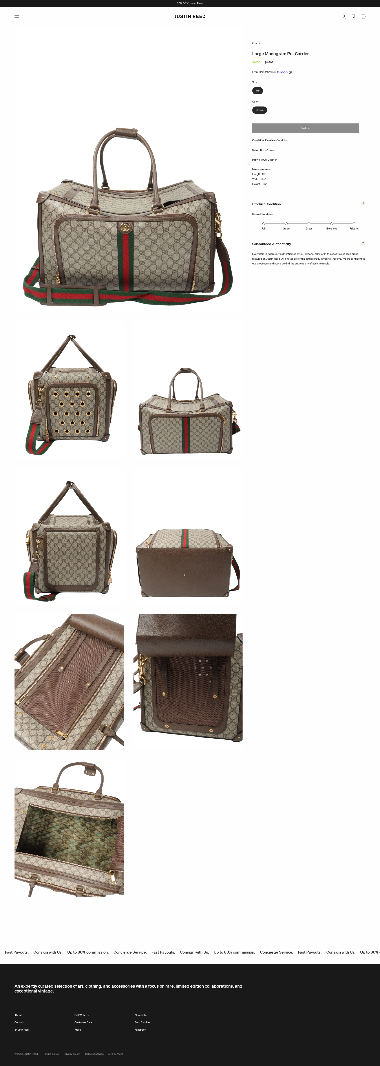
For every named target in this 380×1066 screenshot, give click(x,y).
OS (259, 91)
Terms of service (94, 1054)
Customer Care (83, 1022)
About (18, 1015)
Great (309, 228)
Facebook (140, 1029)
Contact (19, 1022)
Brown (261, 111)
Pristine (354, 228)
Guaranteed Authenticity (271, 244)
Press (78, 1029)
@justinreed (22, 1029)
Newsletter (141, 1015)
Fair (263, 228)
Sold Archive (142, 1022)
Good (286, 228)
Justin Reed (31, 1054)
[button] (17, 16)
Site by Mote (115, 1054)
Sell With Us (82, 1015)
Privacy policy (72, 1054)
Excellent (331, 228)
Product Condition (266, 204)
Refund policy (51, 1054)
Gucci (256, 43)
